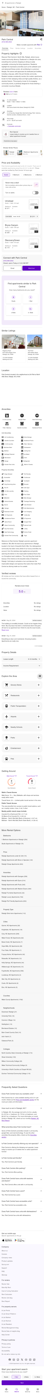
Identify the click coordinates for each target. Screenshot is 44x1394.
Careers (4, 1254)
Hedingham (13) (7, 1024)
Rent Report (6, 1301)
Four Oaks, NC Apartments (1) (11, 950)
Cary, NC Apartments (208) (10, 934)
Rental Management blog (10, 1328)
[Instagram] (30, 1359)
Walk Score (11, 776)
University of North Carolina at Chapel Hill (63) (17, 1069)
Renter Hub (5, 1284)
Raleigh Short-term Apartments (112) (14, 913)
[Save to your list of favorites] (40, 14)
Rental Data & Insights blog (11, 1331)
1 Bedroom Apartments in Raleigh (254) (14, 839)
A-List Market (6, 1317)
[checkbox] (13, 299)
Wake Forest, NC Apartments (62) (13, 938)
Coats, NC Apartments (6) (10, 983)
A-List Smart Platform (9, 1314)
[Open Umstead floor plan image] (34, 204)
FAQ (3, 1271)
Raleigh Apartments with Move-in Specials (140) (17, 860)
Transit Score (31, 776)
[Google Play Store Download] (19, 1240)
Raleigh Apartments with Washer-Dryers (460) (16, 889)
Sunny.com (5, 1264)
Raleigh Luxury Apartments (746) (12, 897)
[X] (22, 1359)
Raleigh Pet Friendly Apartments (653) (14, 901)
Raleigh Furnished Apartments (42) (13, 893)
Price (11, 48)
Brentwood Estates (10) (9, 1028)
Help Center (6, 1335)
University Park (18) (8, 1016)
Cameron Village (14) (8, 1020)
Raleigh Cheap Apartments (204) (12, 864)
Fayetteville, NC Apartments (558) (13, 971)
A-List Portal (6, 1310)
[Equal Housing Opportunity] (9, 1359)
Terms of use (6, 1347)
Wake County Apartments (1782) (12, 999)
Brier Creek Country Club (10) (11, 1032)
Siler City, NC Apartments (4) (11, 979)
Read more (5, 630)
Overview (5, 48)
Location (30, 48)
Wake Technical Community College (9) (14, 1065)
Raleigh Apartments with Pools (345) (13, 885)
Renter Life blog (7, 1298)
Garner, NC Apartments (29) (11, 925)
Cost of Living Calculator (10, 1291)
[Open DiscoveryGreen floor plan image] (34, 244)
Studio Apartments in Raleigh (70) (13, 844)
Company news (7, 1258)
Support (4, 1268)
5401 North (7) (6, 1036)
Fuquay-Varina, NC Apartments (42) (13, 954)
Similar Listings (20, 48)
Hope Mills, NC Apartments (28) (12, 946)
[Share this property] (41, 39)
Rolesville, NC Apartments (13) (12, 958)
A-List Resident (7, 1324)
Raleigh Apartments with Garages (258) (14, 876)
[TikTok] (34, 1359)
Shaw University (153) (9, 1057)
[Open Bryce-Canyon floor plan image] (34, 229)
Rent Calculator (7, 1294)
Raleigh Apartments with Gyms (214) (13, 880)
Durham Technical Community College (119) (16, 1073)
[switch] (35, 192)
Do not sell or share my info (11, 1354)
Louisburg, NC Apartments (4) (11, 975)
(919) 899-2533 (7, 42)
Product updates (7, 1261)
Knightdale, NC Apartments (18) (12, 930)
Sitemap (4, 1275)
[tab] (6, 175)
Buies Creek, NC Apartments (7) (12, 942)
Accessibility (6, 1351)
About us (5, 1251)
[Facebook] (18, 1359)
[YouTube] (26, 1359)
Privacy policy (6, 1344)
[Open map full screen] (39, 676)
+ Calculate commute (14, 126)
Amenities (38, 48)
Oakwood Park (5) (7, 1041)
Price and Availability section (25, 1100)
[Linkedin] (14, 1359)
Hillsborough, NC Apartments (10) (13, 967)
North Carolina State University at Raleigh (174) (17, 1053)
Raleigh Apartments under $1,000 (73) (14, 856)
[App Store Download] (7, 1240)
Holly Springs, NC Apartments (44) (13, 963)
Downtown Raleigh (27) (9, 1012)
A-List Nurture (6, 1321)
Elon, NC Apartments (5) (9, 987)
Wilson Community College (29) (12, 1061)
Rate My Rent (6, 1287)
